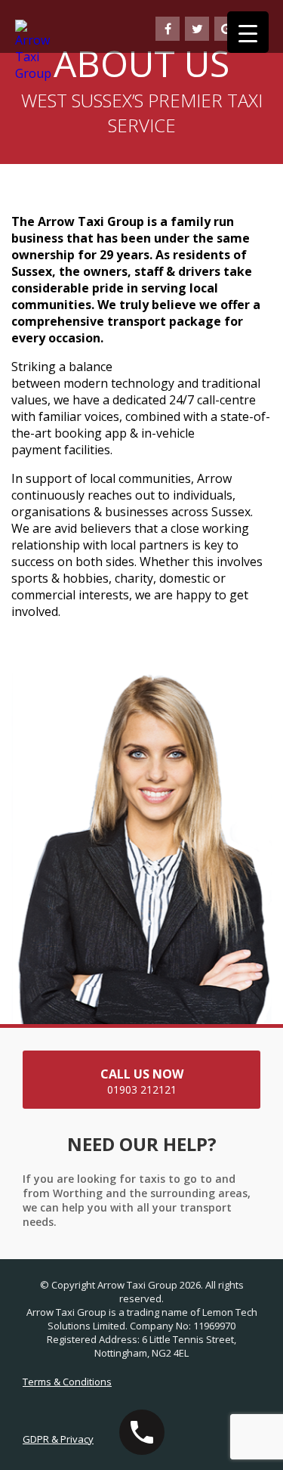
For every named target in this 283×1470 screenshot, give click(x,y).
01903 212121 (141, 1081)
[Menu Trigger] (248, 32)
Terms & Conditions (67, 1381)
